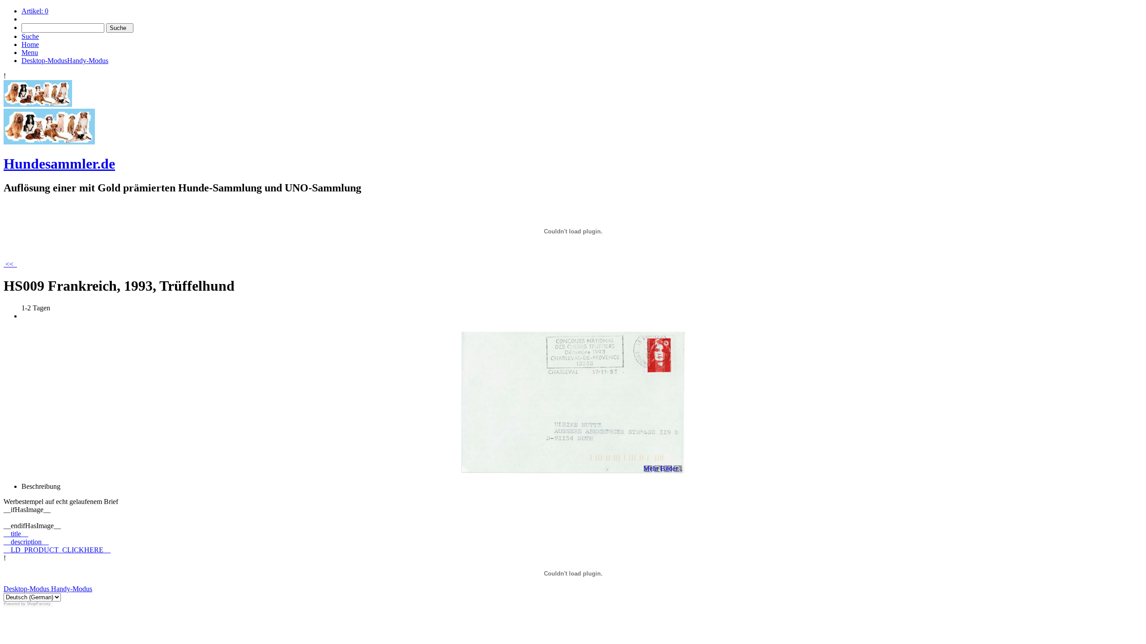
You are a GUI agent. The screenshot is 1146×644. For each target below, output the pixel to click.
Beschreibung (40, 486)
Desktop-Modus (26, 589)
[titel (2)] (38, 104)
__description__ (26, 542)
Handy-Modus (70, 589)
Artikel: (34, 11)
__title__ (16, 534)
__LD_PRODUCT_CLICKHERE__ (57, 550)
